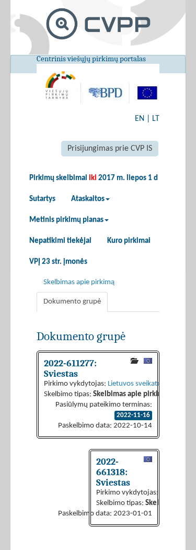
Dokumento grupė (72, 302)
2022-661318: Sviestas (113, 472)
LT (155, 119)
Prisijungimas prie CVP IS (109, 148)
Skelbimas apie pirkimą (78, 282)
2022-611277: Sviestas (70, 368)
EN (139, 119)
